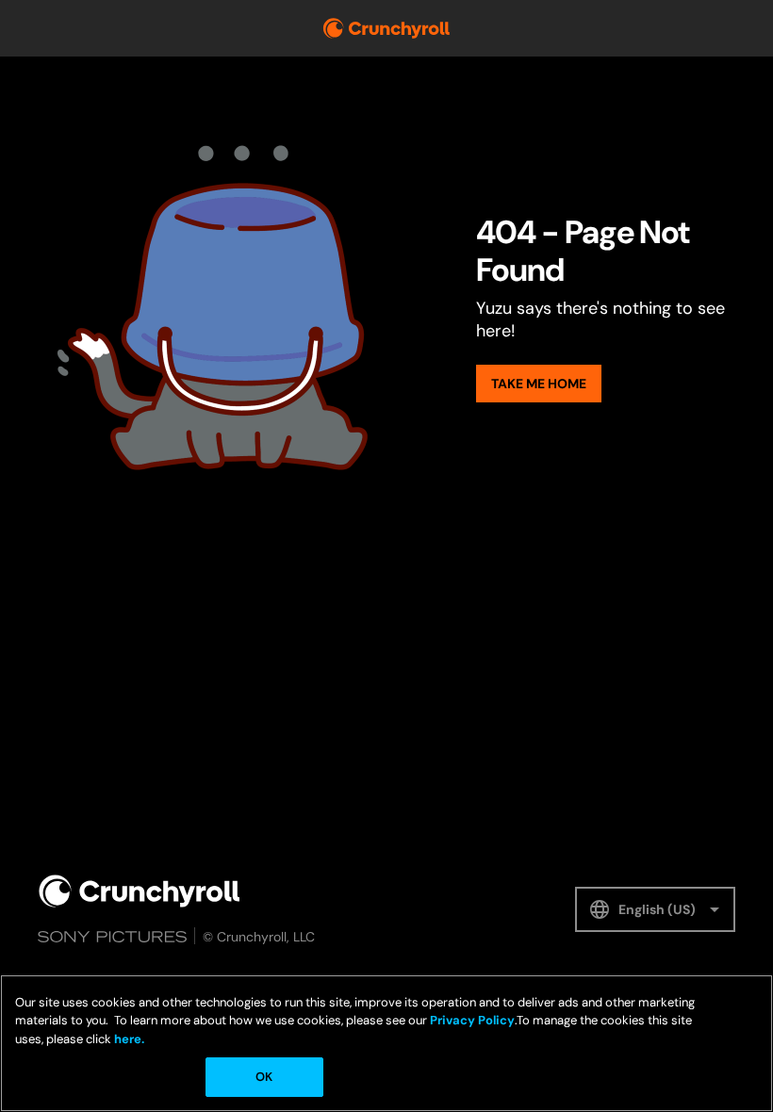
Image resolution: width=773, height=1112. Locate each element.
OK (263, 1077)
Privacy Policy (472, 1020)
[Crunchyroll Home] (139, 891)
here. (127, 1039)
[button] (655, 909)
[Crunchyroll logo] (386, 28)
